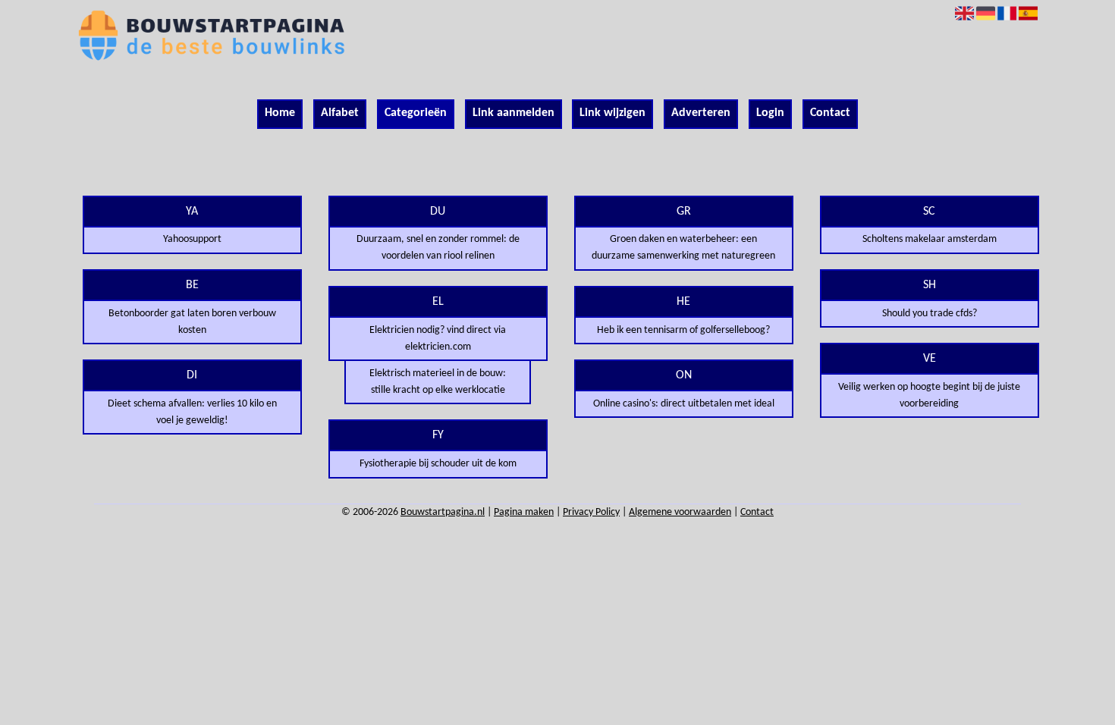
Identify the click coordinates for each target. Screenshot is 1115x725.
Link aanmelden (513, 113)
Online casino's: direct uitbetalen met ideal (683, 404)
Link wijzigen (612, 113)
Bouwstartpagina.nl (442, 512)
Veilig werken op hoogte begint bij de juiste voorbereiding (929, 395)
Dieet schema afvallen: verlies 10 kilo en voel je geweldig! (192, 412)
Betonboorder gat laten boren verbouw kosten (192, 322)
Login (770, 113)
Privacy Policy (591, 512)
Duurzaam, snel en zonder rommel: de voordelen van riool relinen (438, 248)
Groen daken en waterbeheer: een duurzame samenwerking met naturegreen (683, 248)
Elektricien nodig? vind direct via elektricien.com (437, 339)
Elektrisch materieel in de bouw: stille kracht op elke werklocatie (437, 382)
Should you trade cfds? (929, 313)
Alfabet (340, 113)
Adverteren (700, 113)
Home (280, 113)
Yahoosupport (192, 239)
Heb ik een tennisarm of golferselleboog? (683, 330)
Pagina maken (524, 512)
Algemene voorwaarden (680, 512)
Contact (830, 113)
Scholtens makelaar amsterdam (929, 239)
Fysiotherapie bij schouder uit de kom (438, 463)
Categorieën (416, 113)
